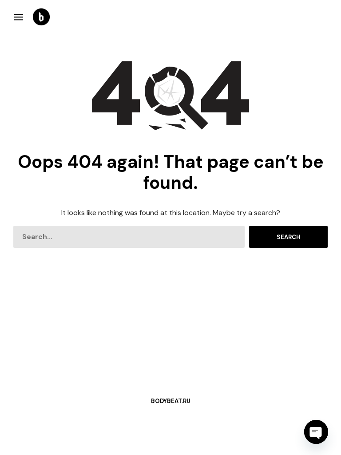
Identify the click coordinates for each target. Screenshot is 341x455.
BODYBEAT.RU (170, 401)
